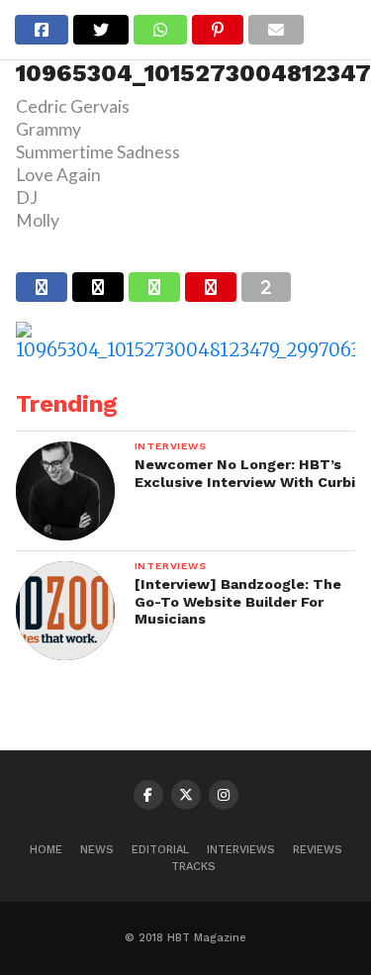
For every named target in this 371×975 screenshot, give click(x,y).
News (97, 849)
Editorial (160, 849)
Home (46, 849)
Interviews (241, 849)
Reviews (317, 849)
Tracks (193, 866)
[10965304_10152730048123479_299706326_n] (186, 350)
